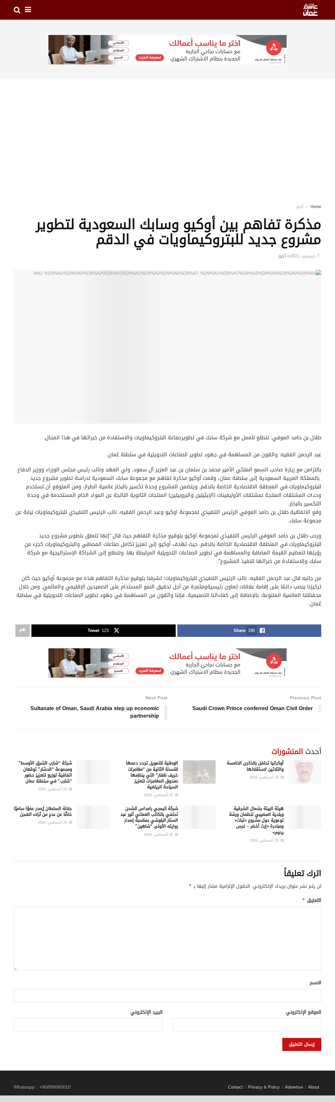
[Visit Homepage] (310, 9)
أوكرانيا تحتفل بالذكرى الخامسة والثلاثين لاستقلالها (255, 766)
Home (315, 206)
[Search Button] (17, 9)
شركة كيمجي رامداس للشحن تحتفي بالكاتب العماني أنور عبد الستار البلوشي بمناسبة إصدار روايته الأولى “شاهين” (149, 817)
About (313, 1087)
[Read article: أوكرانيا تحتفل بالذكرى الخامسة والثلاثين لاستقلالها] (305, 772)
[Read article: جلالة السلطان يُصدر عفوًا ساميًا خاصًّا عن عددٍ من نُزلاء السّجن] (93, 817)
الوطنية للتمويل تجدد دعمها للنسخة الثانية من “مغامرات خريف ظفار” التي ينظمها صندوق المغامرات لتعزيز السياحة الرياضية (152, 775)
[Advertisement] (167, 133)
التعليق (311, 900)
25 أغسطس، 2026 (265, 777)
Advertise (294, 1087)
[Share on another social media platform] (22, 630)
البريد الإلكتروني (147, 1012)
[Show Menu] (28, 10)
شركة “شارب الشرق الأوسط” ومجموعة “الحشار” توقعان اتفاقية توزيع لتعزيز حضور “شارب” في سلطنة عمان (45, 772)
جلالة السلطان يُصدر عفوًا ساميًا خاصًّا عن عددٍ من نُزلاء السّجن (43, 811)
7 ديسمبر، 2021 (305, 256)
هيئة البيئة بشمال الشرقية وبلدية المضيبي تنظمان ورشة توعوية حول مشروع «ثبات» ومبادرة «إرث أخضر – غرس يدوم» (256, 820)
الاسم (315, 983)
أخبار (299, 206)
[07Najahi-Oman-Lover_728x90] (167, 50)
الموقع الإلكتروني (303, 1012)
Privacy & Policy (264, 1087)
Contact (235, 1087)
